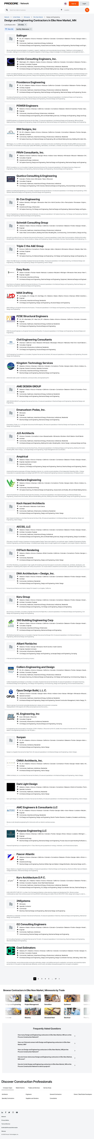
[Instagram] (13, 1112)
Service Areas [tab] (47, 1088)
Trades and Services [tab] (34, 1088)
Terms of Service (5, 1124)
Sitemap (3, 1131)
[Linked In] (2, 1112)
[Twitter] (9, 1112)
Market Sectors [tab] (20, 1088)
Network (24, 3)
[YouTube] (17, 1112)
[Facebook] (5, 1112)
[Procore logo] (11, 4)
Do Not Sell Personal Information (9, 1127)
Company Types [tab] (7, 1088)
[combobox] (74, 10)
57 (56, 978)
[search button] (87, 10)
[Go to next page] (59, 978)
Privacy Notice (5, 1120)
